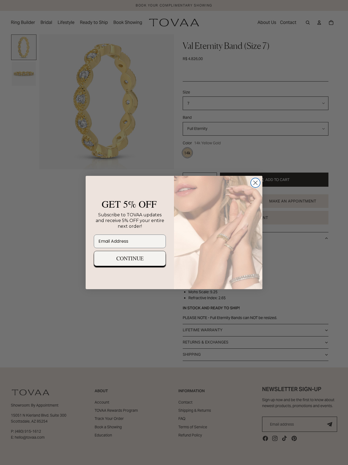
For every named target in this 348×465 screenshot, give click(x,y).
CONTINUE (130, 258)
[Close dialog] (255, 183)
